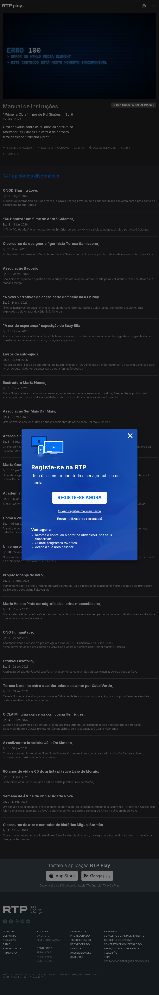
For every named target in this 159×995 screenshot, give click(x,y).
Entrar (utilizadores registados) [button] (79, 519)
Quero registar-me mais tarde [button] (79, 511)
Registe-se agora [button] (79, 497)
